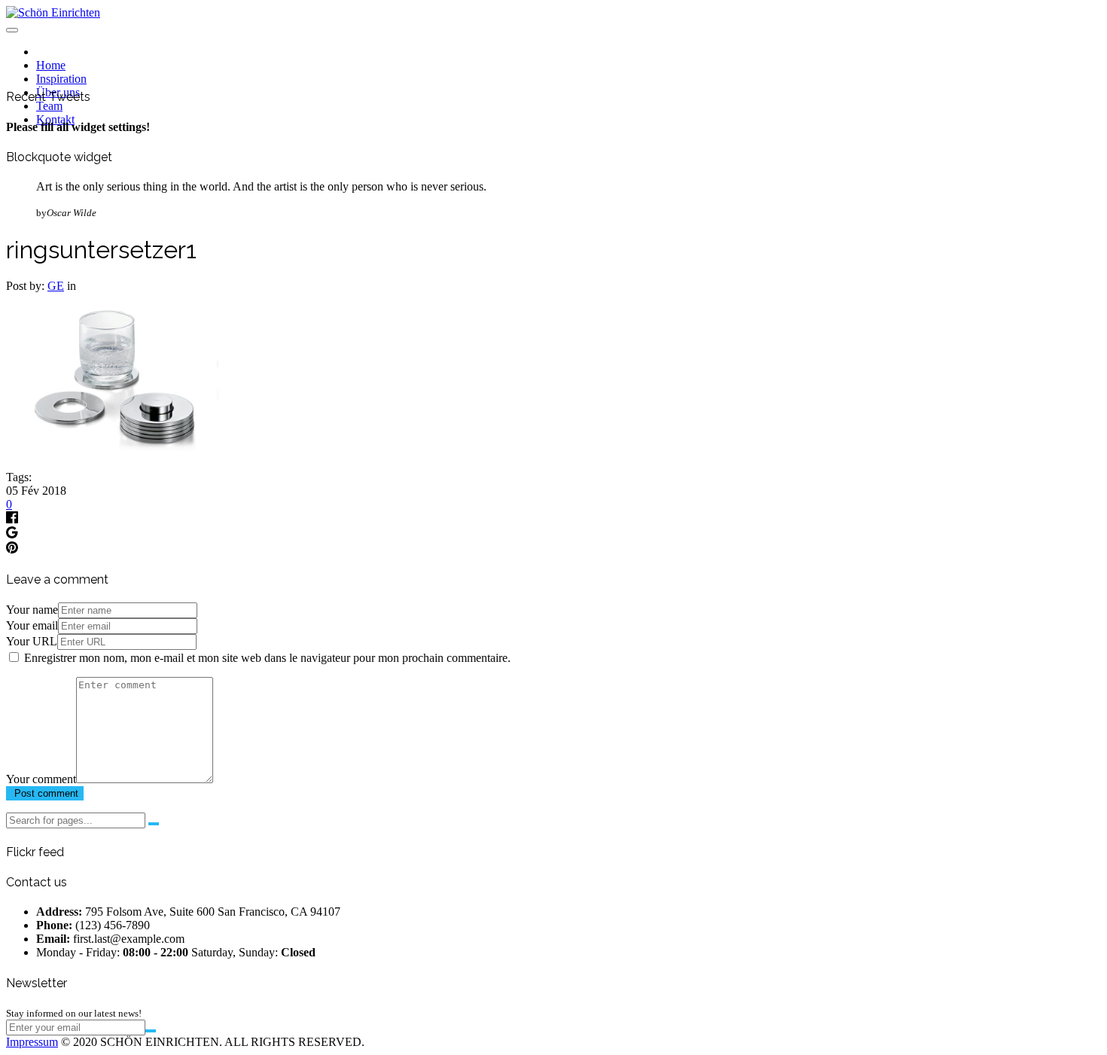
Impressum (32, 1041)
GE (55, 285)
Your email (32, 625)
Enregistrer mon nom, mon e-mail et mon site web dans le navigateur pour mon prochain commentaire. (267, 657)
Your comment (41, 779)
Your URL (31, 641)
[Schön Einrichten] (53, 12)
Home (51, 65)
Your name (32, 609)
